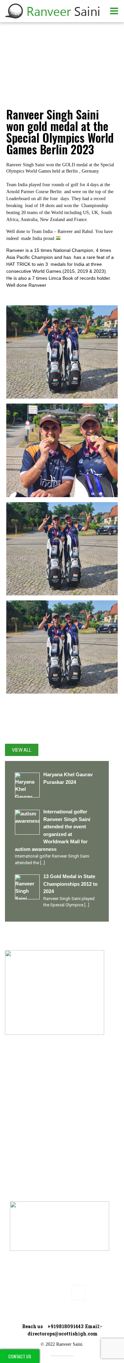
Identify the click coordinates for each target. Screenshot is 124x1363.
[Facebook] (17, 1293)
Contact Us (19, 1356)
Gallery (24, 1141)
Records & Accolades (41, 1129)
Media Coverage (36, 1152)
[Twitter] (32, 1293)
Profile (24, 1107)
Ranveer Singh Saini (39, 1096)
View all (21, 750)
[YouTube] (63, 1293)
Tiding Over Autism (39, 1118)
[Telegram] (78, 1293)
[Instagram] (48, 1293)
